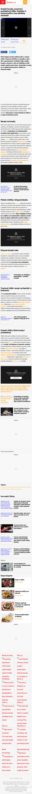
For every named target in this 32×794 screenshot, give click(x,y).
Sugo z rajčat (19, 579)
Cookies (24, 789)
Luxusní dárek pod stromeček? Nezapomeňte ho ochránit (22, 565)
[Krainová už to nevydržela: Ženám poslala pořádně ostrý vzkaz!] (8, 716)
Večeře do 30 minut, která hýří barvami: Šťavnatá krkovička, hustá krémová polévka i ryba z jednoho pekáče (22, 504)
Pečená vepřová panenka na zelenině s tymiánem (22, 604)
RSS (21, 778)
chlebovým (4, 357)
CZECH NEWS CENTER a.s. (19, 781)
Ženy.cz (20, 655)
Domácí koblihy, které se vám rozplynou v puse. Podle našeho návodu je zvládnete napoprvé (22, 411)
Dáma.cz (20, 702)
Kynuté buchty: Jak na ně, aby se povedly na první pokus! (22, 514)
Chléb (11, 342)
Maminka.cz (21, 726)
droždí (7, 139)
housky (17, 203)
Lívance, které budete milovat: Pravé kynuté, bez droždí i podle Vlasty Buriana (22, 539)
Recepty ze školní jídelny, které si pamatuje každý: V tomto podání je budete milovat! (22, 551)
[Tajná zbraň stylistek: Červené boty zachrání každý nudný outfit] (8, 739)
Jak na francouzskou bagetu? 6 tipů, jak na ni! (21, 317)
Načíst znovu (16, 377)
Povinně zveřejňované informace (16, 791)
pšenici (14, 361)
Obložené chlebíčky (6, 254)
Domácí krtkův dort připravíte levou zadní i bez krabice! (21, 526)
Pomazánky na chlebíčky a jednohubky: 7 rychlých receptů (22, 276)
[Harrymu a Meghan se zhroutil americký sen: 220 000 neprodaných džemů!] (23, 692)
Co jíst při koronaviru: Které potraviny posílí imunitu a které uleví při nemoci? (21, 189)
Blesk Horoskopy (6, 751)
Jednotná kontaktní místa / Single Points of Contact (15, 790)
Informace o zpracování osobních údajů (13, 789)
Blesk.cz (20, 679)
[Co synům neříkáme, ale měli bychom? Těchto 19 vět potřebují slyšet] (23, 739)
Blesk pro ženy (7, 655)
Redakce (17, 778)
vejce (18, 361)
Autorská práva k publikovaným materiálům (16, 786)
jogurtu (25, 306)
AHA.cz (4, 702)
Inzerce (11, 778)
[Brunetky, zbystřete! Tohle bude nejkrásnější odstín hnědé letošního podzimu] (8, 669)
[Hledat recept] (25, 2)
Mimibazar (6, 679)
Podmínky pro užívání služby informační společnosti (16, 788)
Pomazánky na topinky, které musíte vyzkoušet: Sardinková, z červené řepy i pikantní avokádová (22, 399)
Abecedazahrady (23, 749)
